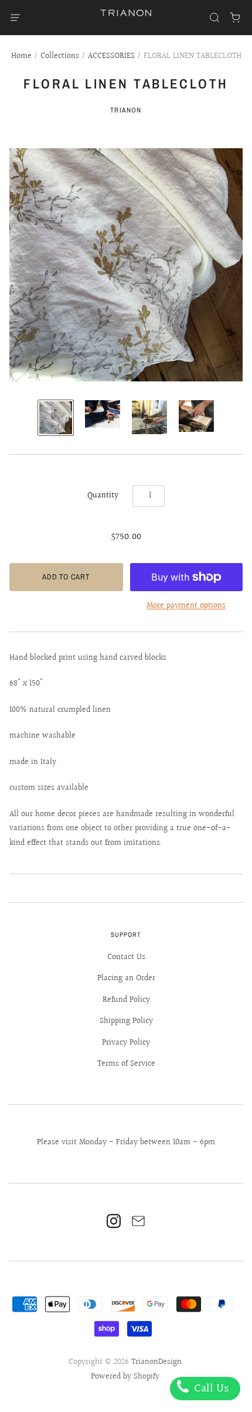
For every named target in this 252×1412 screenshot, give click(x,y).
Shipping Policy (126, 1021)
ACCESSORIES (111, 56)
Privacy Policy (126, 1042)
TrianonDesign (156, 1362)
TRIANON (125, 110)
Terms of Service (126, 1064)
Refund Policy (126, 1000)
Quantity (102, 495)
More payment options (186, 605)
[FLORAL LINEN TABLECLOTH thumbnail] (55, 417)
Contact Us (126, 957)
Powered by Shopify (125, 1376)
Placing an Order (126, 978)
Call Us (210, 1388)
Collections (59, 56)
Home (21, 56)
